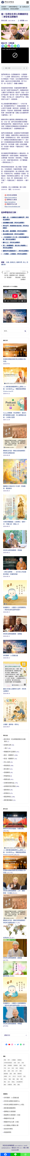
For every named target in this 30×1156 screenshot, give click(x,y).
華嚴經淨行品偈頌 (10, 752)
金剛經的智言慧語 (10, 786)
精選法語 (7, 779)
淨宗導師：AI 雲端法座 (11, 1098)
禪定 (5, 1081)
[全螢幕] (25, 301)
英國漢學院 (7, 1132)
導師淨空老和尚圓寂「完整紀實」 (14, 828)
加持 (19, 1062)
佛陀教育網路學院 (10, 1108)
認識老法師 (7, 745)
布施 (24, 1065)
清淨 (24, 1076)
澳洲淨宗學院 (8, 1129)
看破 (14, 1079)
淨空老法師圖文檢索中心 (12, 1101)
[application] (15, 296)
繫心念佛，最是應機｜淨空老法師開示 (15, 231)
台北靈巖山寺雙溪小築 (11, 1125)
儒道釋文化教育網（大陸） (12, 1115)
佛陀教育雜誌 (8, 800)
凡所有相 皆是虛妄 (8, 1062)
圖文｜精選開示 (9, 755)
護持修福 (6, 976)
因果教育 (16, 1065)
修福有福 (7, 776)
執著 (20, 1065)
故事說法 (7, 793)
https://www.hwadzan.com (12, 206)
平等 (5, 1068)
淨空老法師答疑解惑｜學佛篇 (12, 1024)
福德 (21, 1079)
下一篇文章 (20, 275)
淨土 (24, 262)
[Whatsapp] (15, 46)
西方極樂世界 (19, 1081)
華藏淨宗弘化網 (9, 1118)
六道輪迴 (14, 1060)
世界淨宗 (6, 938)
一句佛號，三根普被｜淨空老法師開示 (15, 254)
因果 (5, 1065)
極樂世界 (19, 262)
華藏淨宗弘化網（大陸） (12, 1122)
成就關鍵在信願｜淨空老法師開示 (13, 223)
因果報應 (10, 1065)
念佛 (7, 262)
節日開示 (7, 769)
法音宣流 (3, 6)
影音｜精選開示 (9, 758)
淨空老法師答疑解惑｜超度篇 (12, 958)
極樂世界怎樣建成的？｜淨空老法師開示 (16, 251)
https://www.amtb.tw (11, 197)
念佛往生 (13, 262)
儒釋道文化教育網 (10, 1111)
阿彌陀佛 (10, 1084)
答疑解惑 (7, 772)
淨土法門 (19, 1076)
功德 (15, 1062)
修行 (9, 1060)
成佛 (9, 1071)
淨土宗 (14, 1076)
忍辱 (13, 1068)
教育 (21, 1071)
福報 (18, 1079)
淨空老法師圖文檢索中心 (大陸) (14, 1104)
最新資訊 (7, 790)
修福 (5, 1060)
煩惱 (10, 1079)
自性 (9, 1081)
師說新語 (7, 765)
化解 (23, 1062)
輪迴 (5, 1084)
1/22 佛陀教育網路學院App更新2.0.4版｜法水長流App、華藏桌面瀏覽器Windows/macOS (14, 852)
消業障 (5, 1076)
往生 (9, 1068)
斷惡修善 (6, 1073)
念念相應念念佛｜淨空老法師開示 (13, 234)
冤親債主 (19, 1060)
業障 (15, 1073)
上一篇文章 (9, 274)
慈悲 (5, 1071)
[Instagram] (9, 46)
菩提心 (13, 1081)
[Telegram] (18, 46)
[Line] (5, 46)
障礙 (15, 1084)
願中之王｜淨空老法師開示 (11, 242)
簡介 (6, 748)
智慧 (11, 1073)
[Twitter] (12, 46)
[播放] (5, 301)
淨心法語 (7, 762)
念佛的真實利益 (13, 6)
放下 (17, 1071)
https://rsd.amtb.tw (10, 202)
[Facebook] (2, 46)
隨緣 (19, 1084)
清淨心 (5, 1079)
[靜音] (22, 301)
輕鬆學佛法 (7, 797)
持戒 (13, 1071)
